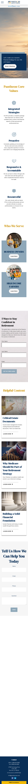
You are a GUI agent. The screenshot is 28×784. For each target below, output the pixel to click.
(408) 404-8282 (16, 762)
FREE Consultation (14, 782)
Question (14, 596)
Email (3, 361)
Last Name (5, 351)
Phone (14, 586)
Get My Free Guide (9, 371)
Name (14, 566)
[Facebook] (12, 778)
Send (14, 610)
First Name (5, 341)
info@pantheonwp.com (14, 775)
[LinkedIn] (15, 778)
